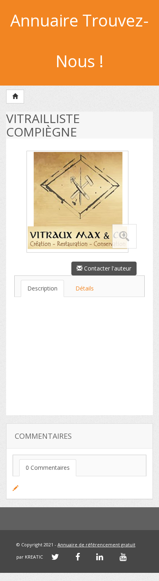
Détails (84, 288)
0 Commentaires (48, 467)
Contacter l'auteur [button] (106, 268)
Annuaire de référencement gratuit (96, 544)
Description (42, 288)
